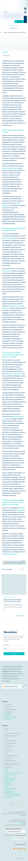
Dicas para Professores (10, 743)
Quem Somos (8, 707)
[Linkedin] (17, 848)
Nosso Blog (5, 725)
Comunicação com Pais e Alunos (12, 733)
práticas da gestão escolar (10, 168)
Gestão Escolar (6, 55)
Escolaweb (20, 510)
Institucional (5, 701)
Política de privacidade (10, 709)
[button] (25, 10)
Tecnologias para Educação (11, 755)
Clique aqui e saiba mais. (10, 554)
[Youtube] (14, 848)
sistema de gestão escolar (13, 373)
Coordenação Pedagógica (11, 735)
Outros (6, 753)
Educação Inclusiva (9, 745)
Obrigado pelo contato (10, 760)
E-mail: (5, 648)
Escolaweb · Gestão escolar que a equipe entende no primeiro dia (12, 764)
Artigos (6, 728)
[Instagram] (24, 848)
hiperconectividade (10, 238)
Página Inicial (8, 704)
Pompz (24, 858)
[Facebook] (21, 848)
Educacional (8, 748)
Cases (6, 731)
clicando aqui (22, 823)
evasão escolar (6, 271)
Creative (7, 738)
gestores (22, 508)
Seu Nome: (6, 644)
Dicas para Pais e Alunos (10, 740)
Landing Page (8, 758)
